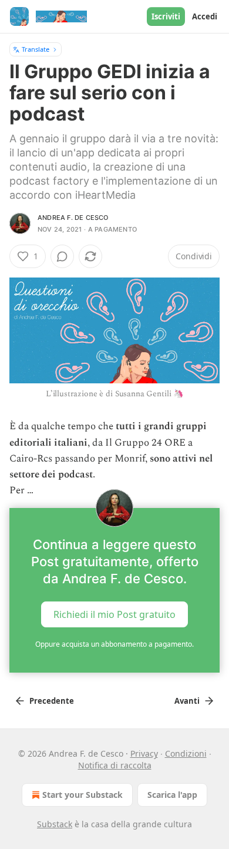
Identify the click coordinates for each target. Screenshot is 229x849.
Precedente (51, 701)
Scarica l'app (172, 794)
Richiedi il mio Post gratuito (114, 614)
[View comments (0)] (62, 256)
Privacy (144, 753)
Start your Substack (82, 794)
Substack (54, 824)
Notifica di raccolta (114, 765)
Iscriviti (165, 16)
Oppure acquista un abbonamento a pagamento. (114, 644)
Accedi (204, 16)
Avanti (187, 701)
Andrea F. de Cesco (73, 217)
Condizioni (186, 753)
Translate (35, 49)
